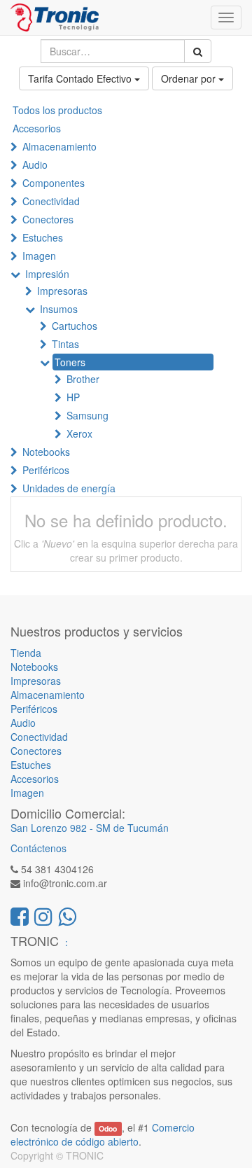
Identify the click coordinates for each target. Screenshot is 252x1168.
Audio (35, 165)
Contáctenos (38, 848)
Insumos (59, 309)
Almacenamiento (59, 146)
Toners (70, 362)
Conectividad (51, 201)
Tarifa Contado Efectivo (81, 78)
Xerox (79, 433)
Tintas (65, 344)
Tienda (25, 653)
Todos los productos (57, 110)
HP (73, 397)
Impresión (47, 274)
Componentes (53, 183)
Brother (82, 379)
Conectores (48, 219)
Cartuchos (74, 326)
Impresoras (62, 291)
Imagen (39, 256)
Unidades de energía (68, 488)
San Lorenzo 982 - (53, 828)
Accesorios (37, 128)
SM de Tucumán (132, 828)
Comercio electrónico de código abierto (102, 1134)
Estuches (42, 237)
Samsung (87, 415)
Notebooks (46, 452)
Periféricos (45, 470)
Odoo (108, 1128)
